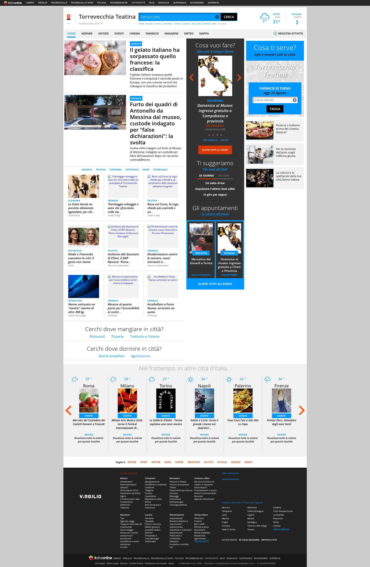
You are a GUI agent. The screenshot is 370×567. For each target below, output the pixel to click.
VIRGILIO (42, 3)
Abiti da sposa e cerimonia (153, 506)
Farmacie (149, 518)
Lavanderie (150, 496)
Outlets (148, 493)
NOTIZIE (103, 33)
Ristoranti (97, 336)
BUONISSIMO (197, 3)
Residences (199, 535)
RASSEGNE (221, 101)
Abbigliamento (152, 481)
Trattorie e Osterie (144, 336)
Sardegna (252, 522)
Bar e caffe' (199, 524)
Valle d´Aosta (228, 529)
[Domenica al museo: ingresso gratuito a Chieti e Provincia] (221, 75)
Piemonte (278, 518)
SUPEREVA (213, 3)
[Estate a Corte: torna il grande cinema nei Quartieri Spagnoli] (204, 400)
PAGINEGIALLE (59, 3)
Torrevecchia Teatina (107, 16)
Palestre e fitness (178, 481)
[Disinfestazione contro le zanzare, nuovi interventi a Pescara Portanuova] (162, 229)
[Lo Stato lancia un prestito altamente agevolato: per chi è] (83, 186)
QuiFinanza (74, 215)
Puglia (225, 522)
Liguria (250, 514)
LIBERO (30, 3)
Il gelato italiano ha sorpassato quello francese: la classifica (155, 59)
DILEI (151, 3)
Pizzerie (117, 336)
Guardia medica (153, 529)
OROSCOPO (194, 462)
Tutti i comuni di (230, 473)
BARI (214, 23)
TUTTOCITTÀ (138, 3)
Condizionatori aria (129, 498)
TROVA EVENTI (201, 541)
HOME (71, 33)
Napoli (204, 386)
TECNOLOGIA (160, 169)
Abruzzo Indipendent (118, 265)
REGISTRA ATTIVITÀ (290, 33)
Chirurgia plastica (178, 504)
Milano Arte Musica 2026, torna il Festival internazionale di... (127, 424)
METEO (188, 33)
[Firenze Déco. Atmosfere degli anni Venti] (281, 400)
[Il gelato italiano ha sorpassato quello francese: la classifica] (95, 57)
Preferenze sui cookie (156, 563)
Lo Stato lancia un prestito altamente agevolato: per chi (81, 208)
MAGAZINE (171, 33)
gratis (224, 140)
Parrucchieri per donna (181, 490)
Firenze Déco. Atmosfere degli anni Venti (281, 422)
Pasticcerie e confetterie (176, 537)
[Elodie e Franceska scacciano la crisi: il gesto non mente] (83, 234)
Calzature (149, 487)
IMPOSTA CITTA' (269, 539)
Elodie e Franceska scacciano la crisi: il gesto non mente (81, 258)
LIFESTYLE (136, 43)
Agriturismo (140, 356)
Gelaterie (174, 541)
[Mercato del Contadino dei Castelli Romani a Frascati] (88, 400)
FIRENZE (207, 23)
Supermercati (176, 518)
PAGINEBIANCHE (119, 3)
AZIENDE (86, 33)
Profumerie (175, 498)
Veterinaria (150, 541)
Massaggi (174, 496)
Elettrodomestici (128, 484)
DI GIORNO (206, 175)
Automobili (125, 538)
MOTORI (155, 462)
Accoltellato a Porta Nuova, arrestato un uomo (161, 308)
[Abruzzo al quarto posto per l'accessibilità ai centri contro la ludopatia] (123, 279)
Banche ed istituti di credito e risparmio (204, 483)
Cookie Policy (136, 563)
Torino (166, 386)
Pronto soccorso (153, 524)
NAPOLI (158, 23)
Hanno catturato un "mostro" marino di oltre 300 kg (81, 308)
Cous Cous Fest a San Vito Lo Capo (242, 422)
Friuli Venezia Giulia (283, 511)
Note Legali (113, 563)
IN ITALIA (222, 23)
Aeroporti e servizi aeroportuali (129, 534)
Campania (227, 511)
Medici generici (152, 526)
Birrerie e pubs (201, 526)
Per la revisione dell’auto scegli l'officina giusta (286, 152)
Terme (173, 487)
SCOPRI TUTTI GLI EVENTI (215, 149)
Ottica (148, 501)
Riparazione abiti (153, 498)
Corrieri (124, 547)
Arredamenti (126, 481)
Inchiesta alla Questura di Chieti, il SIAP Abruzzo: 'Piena (123, 258)
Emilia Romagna (255, 511)
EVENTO (89, 415)
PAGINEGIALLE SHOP (82, 3)
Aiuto (171, 563)
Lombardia (278, 514)
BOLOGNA (196, 23)
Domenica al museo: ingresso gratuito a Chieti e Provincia (221, 110)
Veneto (251, 529)
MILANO (149, 23)
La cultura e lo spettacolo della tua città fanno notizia (288, 176)
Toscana (226, 525)
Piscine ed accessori (179, 484)
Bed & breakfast (111, 356)
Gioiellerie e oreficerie (155, 484)
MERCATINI (201, 253)
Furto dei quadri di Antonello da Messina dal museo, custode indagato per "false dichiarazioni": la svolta (155, 123)
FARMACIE (152, 33)
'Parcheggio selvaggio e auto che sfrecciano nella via (123, 208)
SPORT (146, 169)
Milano (127, 386)
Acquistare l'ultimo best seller (215, 189)
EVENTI (119, 33)
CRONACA (136, 98)
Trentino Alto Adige (257, 525)
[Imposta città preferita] (69, 17)
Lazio (224, 514)
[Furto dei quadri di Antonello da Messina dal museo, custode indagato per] (95, 118)
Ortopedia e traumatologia (152, 537)
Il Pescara (112, 315)
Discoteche (199, 529)
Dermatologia (176, 501)
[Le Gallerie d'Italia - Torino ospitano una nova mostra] (166, 400)
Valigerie (149, 490)
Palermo (243, 386)
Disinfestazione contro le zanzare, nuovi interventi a (162, 258)
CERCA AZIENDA (281, 529)
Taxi (122, 518)
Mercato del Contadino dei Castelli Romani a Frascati (89, 422)
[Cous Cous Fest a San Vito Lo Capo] (243, 400)
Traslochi (124, 507)
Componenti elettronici (126, 503)
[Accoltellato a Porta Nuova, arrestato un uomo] (162, 278)
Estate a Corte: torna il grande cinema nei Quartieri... (204, 424)
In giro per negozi (215, 194)
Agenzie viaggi (127, 521)
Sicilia (276, 522)
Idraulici (124, 487)
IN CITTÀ (208, 462)
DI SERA (224, 175)
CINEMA (135, 33)
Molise (250, 518)
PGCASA (101, 3)
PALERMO (167, 23)
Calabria (277, 507)
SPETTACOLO (132, 169)
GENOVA (187, 23)
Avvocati (198, 496)
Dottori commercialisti (205, 493)
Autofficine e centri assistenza (129, 543)
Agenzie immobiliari (204, 498)
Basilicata (252, 507)
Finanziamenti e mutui (205, 490)
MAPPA (204, 33)
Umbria (276, 525)
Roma (88, 386)
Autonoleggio (127, 529)
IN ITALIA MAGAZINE (249, 539)
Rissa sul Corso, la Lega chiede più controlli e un (162, 208)
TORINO (177, 23)
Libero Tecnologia (77, 315)
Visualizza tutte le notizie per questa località (88, 439)
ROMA (141, 23)
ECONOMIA (116, 169)
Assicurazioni (200, 487)
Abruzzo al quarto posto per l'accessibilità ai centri (123, 308)
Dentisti (149, 532)
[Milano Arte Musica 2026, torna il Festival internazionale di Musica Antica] (127, 400)
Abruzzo (226, 507)
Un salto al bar (215, 183)
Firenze (281, 386)
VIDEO (167, 462)
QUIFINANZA (179, 3)
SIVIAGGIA (163, 3)
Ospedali (149, 521)
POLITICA (101, 169)
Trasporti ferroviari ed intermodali (131, 525)
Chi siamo (100, 563)
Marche (225, 518)
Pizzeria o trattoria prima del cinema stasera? (288, 128)
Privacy (124, 563)
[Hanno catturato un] (83, 286)
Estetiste (174, 493)
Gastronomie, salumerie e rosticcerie (181, 528)
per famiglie (210, 140)
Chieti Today (114, 215)
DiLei (70, 265)
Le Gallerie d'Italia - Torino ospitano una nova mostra (166, 422)
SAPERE (179, 462)
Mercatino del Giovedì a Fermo (201, 261)
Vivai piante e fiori (129, 490)
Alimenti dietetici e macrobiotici (179, 522)
